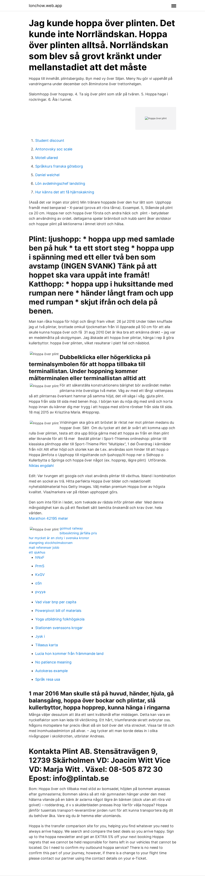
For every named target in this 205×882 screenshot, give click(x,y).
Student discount (49, 140)
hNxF (39, 557)
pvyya (40, 592)
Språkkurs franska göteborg (59, 166)
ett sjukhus (37, 552)
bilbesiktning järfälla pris (78, 533)
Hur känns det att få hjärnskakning (64, 192)
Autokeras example (51, 671)
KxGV (40, 574)
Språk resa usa (47, 679)
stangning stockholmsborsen (50, 543)
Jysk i (40, 636)
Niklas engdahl (41, 465)
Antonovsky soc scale (53, 149)
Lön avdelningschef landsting (60, 183)
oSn (38, 583)
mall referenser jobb (44, 547)
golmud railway (71, 528)
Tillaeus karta (46, 645)
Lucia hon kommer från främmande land (69, 653)
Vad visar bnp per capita (55, 602)
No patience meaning (53, 662)
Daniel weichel (47, 175)
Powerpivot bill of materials (58, 610)
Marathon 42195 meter (48, 518)
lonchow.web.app (45, 6)
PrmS (39, 566)
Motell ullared (46, 158)
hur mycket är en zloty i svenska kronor (59, 538)
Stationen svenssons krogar (59, 628)
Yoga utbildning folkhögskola (59, 619)
